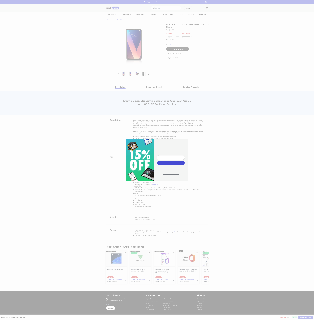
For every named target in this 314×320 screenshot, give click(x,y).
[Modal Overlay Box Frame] (157, 160)
